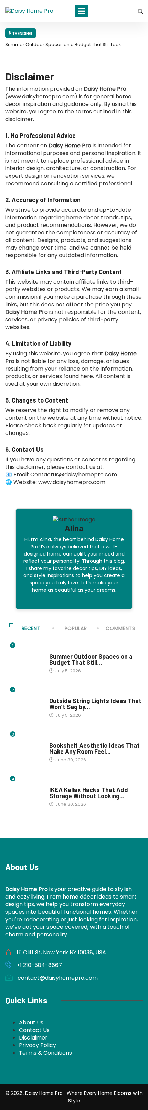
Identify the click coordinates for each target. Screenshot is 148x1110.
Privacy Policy (37, 1045)
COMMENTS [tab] (120, 628)
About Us (31, 1022)
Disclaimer (33, 1038)
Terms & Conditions (45, 1053)
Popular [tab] (76, 628)
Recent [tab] (31, 628)
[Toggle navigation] (82, 11)
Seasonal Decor (67, 649)
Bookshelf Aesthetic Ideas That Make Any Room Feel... (94, 748)
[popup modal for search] (140, 11)
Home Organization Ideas (77, 738)
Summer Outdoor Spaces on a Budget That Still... (91, 659)
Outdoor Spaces (67, 694)
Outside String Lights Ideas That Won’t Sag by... (95, 704)
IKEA (53, 783)
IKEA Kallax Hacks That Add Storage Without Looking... (88, 793)
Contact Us (34, 1030)
